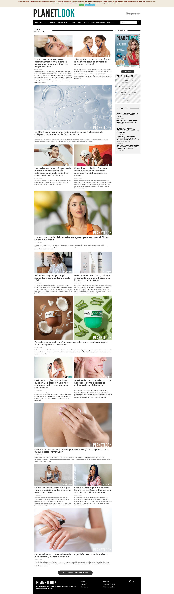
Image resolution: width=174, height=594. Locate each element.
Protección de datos (109, 584)
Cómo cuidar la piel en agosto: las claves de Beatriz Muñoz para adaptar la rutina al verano (93, 490)
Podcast (110, 22)
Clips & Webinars (98, 22)
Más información (90, 5)
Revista (38, 22)
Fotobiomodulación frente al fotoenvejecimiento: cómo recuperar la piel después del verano (90, 172)
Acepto (81, 5)
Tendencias (75, 22)
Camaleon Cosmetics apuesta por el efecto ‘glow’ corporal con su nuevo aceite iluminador (71, 450)
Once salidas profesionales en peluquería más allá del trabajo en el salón (127, 147)
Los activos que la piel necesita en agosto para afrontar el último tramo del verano (71, 238)
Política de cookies (108, 587)
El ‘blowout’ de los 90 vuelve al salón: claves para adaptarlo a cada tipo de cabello (127, 130)
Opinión (86, 22)
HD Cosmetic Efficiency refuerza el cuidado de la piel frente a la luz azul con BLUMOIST (92, 278)
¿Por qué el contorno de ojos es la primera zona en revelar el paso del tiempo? (92, 61)
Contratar (83, 584)
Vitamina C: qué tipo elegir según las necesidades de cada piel (52, 278)
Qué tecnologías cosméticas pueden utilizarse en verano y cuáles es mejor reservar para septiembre (51, 384)
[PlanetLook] (130, 581)
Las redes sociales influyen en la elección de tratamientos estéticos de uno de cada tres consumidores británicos (52, 172)
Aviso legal (106, 581)
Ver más (128, 71)
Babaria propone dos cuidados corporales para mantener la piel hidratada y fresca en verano (71, 343)
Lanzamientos (62, 22)
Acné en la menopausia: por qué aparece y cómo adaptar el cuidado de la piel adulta (92, 382)
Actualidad (49, 22)
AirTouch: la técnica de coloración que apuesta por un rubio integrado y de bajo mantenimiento (127, 139)
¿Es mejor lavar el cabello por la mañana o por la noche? (127, 115)
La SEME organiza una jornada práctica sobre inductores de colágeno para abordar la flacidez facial (68, 133)
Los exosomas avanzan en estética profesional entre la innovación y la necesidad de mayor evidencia (51, 63)
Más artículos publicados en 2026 (75, 572)
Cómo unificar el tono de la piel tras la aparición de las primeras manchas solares (52, 490)
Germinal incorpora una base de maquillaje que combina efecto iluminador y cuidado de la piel (71, 555)
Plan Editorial (84, 587)
